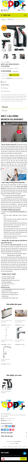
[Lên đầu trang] (25, 457)
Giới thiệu (10, 446)
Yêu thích (4, 82)
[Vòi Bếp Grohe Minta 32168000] (7, 352)
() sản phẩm (23, 10)
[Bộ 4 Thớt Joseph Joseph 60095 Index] (7, 313)
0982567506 (9, 78)
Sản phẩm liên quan (14, 304)
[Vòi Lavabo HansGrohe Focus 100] (21, 333)
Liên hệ (24, 446)
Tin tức (20, 446)
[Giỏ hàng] (19, 10)
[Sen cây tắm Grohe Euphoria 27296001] (7, 333)
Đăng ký (5, 9)
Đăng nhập (6, 10)
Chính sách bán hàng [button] (7, 436)
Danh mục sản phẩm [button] (7, 432)
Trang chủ (5, 446)
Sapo (17, 443)
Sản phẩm (15, 446)
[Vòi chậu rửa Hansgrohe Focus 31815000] (21, 313)
